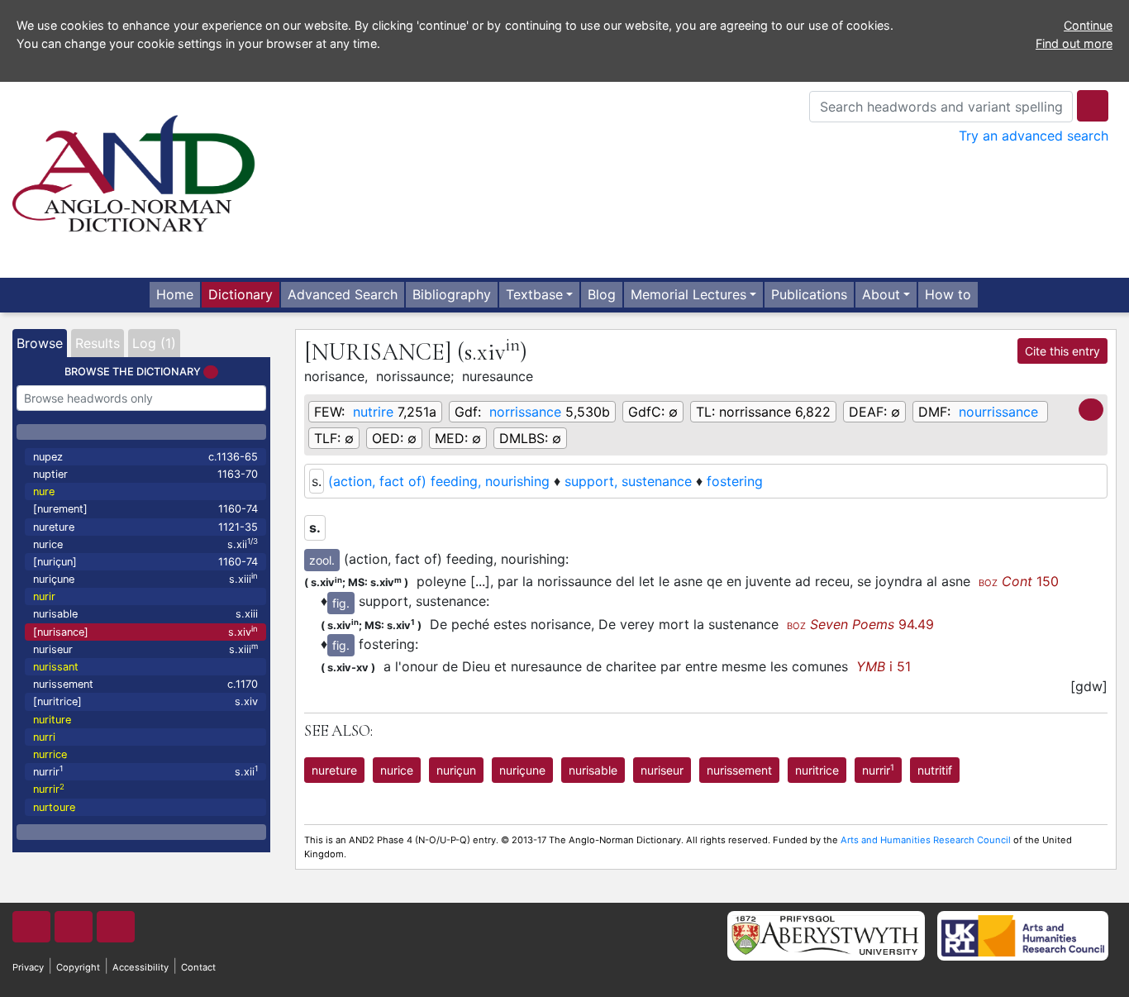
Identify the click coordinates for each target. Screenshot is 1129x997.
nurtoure (54, 807)
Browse (40, 343)
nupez (145, 457)
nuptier (145, 474)
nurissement (145, 684)
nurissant (56, 667)
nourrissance (998, 411)
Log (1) (154, 343)
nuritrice (817, 770)
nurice (145, 544)
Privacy (28, 967)
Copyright (78, 967)
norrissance (525, 411)
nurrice (50, 754)
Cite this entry (1062, 351)
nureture (145, 527)
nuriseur (145, 649)
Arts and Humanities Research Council (926, 840)
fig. (341, 603)
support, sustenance (628, 481)
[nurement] (145, 509)
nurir (44, 596)
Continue (1088, 25)
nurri (44, 737)
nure (44, 491)
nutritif (934, 770)
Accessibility (140, 967)
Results (97, 343)
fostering (735, 481)
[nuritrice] (145, 701)
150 (1019, 581)
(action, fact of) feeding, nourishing (439, 481)
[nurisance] (145, 631)
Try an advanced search (1033, 135)
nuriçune (145, 578)
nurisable (145, 614)
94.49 (860, 624)
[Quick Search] (1092, 106)
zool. (322, 560)
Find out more (1074, 43)
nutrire (373, 411)
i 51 (883, 666)
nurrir (145, 771)
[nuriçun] (145, 562)
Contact (198, 967)
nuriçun (456, 770)
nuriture (52, 719)
